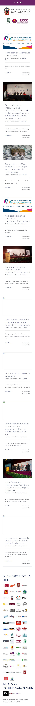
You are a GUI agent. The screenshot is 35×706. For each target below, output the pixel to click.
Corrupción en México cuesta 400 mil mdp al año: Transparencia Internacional (16, 168)
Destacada (24, 224)
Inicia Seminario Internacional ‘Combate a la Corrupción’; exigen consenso (17, 486)
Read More (8, 72)
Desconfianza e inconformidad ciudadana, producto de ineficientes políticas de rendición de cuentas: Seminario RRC (17, 112)
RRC (8, 58)
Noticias (7, 123)
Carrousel (24, 121)
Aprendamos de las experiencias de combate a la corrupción (17, 269)
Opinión (7, 60)
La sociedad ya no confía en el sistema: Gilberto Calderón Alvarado (17, 541)
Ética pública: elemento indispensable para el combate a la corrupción (17, 322)
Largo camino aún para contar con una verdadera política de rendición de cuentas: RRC (16, 429)
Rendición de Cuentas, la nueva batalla (17, 54)
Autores (23, 58)
